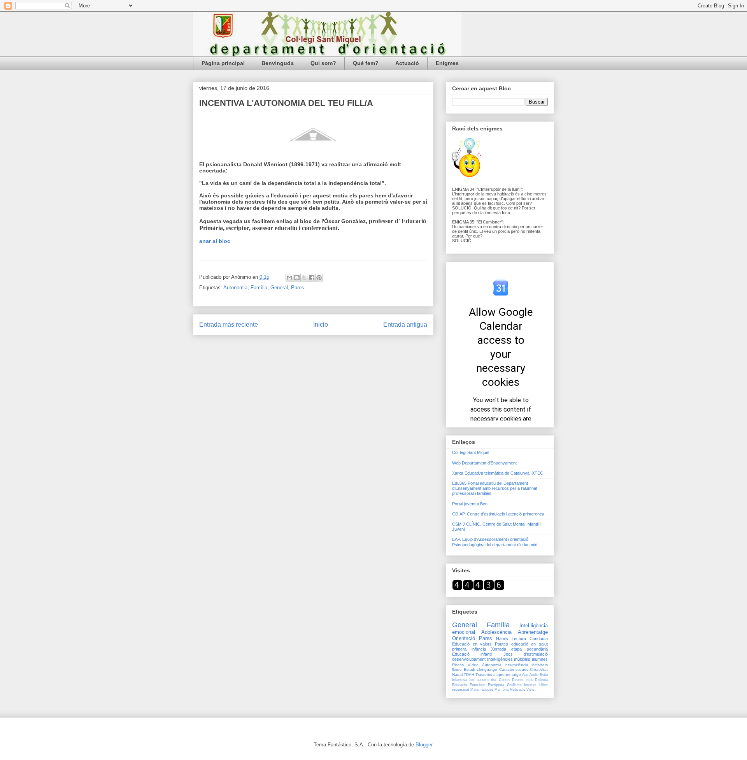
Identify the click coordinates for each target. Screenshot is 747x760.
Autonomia (235, 287)
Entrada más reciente (228, 324)
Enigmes (447, 63)
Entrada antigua (405, 324)
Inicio (320, 324)
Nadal (457, 674)
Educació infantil (472, 654)
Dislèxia (541, 680)
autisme (483, 680)
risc (494, 680)
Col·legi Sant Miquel (470, 452)
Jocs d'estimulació (525, 654)
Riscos (458, 665)
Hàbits (502, 638)
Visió (530, 689)
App (525, 675)
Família (259, 287)
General (279, 287)
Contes (504, 680)
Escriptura (496, 685)
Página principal (223, 63)
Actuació (407, 63)
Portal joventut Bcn (469, 503)
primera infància (469, 649)
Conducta (539, 638)
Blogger (424, 745)
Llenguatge (487, 669)
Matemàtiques (481, 689)
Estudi (469, 669)
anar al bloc (214, 241)
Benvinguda (277, 63)
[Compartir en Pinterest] (319, 277)
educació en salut (529, 644)
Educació (459, 685)
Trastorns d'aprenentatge (498, 674)
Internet (530, 685)
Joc (472, 680)
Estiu (544, 675)
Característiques (513, 669)
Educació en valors (472, 644)
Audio (534, 675)
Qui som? (323, 63)
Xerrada (498, 649)
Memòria (501, 689)
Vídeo (473, 665)
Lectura (519, 638)
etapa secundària (529, 649)
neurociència (516, 665)
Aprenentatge (533, 632)
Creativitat (539, 669)
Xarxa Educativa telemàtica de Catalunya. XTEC (497, 473)
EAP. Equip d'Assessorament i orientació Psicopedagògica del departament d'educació (494, 542)
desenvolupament (469, 659)
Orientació (463, 638)
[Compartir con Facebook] (312, 277)
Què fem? (366, 63)
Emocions (478, 685)
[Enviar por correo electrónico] (289, 277)
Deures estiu (522, 680)
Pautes (501, 644)
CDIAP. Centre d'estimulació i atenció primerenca (498, 514)
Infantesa (459, 680)
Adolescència (496, 632)
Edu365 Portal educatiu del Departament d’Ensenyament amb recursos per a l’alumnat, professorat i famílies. (495, 488)
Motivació (517, 689)
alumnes (540, 659)
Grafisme (514, 685)
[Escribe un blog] (297, 277)
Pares (297, 287)
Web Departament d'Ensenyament (484, 463)
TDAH (469, 674)
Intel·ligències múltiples (509, 659)
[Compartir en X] (304, 277)
